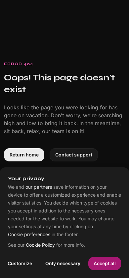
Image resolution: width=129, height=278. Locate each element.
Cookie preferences (29, 234)
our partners (38, 187)
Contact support (73, 154)
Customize (20, 263)
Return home (24, 154)
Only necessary (62, 263)
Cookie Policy (40, 245)
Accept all (105, 263)
